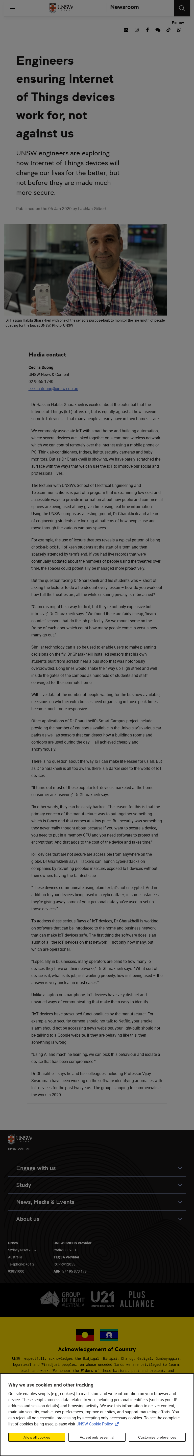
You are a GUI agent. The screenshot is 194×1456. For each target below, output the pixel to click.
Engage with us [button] (36, 1168)
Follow (178, 23)
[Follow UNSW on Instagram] (136, 29)
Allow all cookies (36, 1437)
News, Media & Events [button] (45, 1202)
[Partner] (123, 8)
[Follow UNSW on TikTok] (168, 29)
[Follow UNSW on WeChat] (158, 29)
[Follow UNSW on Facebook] (147, 29)
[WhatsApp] (179, 29)
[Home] (61, 8)
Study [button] (23, 1185)
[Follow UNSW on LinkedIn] (126, 29)
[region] (97, 1414)
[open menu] (12, 8)
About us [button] (27, 1219)
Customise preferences (157, 1437)
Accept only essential (97, 1437)
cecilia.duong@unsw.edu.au (53, 388)
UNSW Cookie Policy (99, 1424)
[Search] (182, 8)
